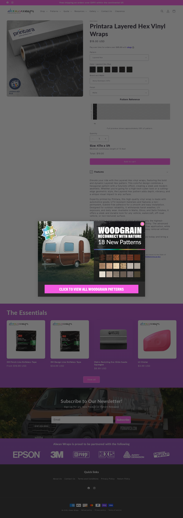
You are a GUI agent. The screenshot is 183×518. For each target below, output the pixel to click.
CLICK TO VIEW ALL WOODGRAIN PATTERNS (91, 289)
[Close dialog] (142, 224)
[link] (91, 251)
